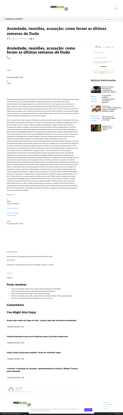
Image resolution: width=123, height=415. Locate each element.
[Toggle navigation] (116, 8)
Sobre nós (105, 402)
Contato (105, 408)
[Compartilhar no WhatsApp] (29, 39)
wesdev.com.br (117, 413)
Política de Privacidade (100, 63)
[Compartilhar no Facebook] (31, 39)
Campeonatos (109, 19)
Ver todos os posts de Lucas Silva (23, 392)
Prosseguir (88, 410)
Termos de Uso (107, 61)
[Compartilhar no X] (33, 39)
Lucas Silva (14, 38)
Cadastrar (103, 67)
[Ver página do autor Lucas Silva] (8, 38)
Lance (13, 195)
